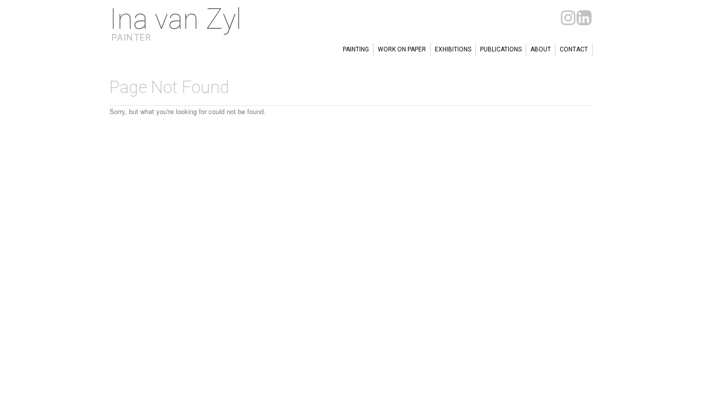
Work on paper (402, 49)
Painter (132, 37)
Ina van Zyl (175, 19)
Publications (501, 49)
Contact (574, 49)
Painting (356, 49)
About (540, 49)
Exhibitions (453, 49)
